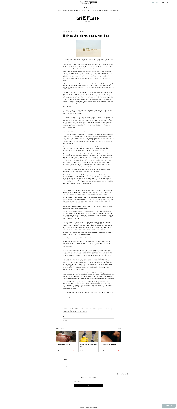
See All (119, 328)
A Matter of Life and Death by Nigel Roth (88, 345)
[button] (119, 19)
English (65, 308)
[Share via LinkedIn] (70, 316)
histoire (76, 308)
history (82, 308)
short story (88, 308)
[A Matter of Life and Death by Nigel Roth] (89, 336)
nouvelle (95, 308)
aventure (101, 308)
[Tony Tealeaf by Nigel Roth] (66, 336)
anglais (71, 308)
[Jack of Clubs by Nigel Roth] (111, 336)
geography (108, 308)
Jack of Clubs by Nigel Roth (109, 345)
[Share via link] (73, 316)
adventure (73, 311)
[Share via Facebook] (63, 316)
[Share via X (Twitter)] (67, 316)
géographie (66, 311)
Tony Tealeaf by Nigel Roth (64, 345)
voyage (84, 311)
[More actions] (113, 31)
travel (79, 311)
